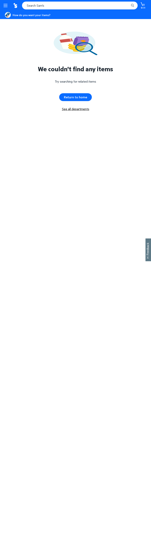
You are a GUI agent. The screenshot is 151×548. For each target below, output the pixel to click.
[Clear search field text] (127, 5)
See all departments (75, 109)
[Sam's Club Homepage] (16, 5)
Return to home (75, 97)
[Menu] (6, 5)
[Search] (132, 5)
